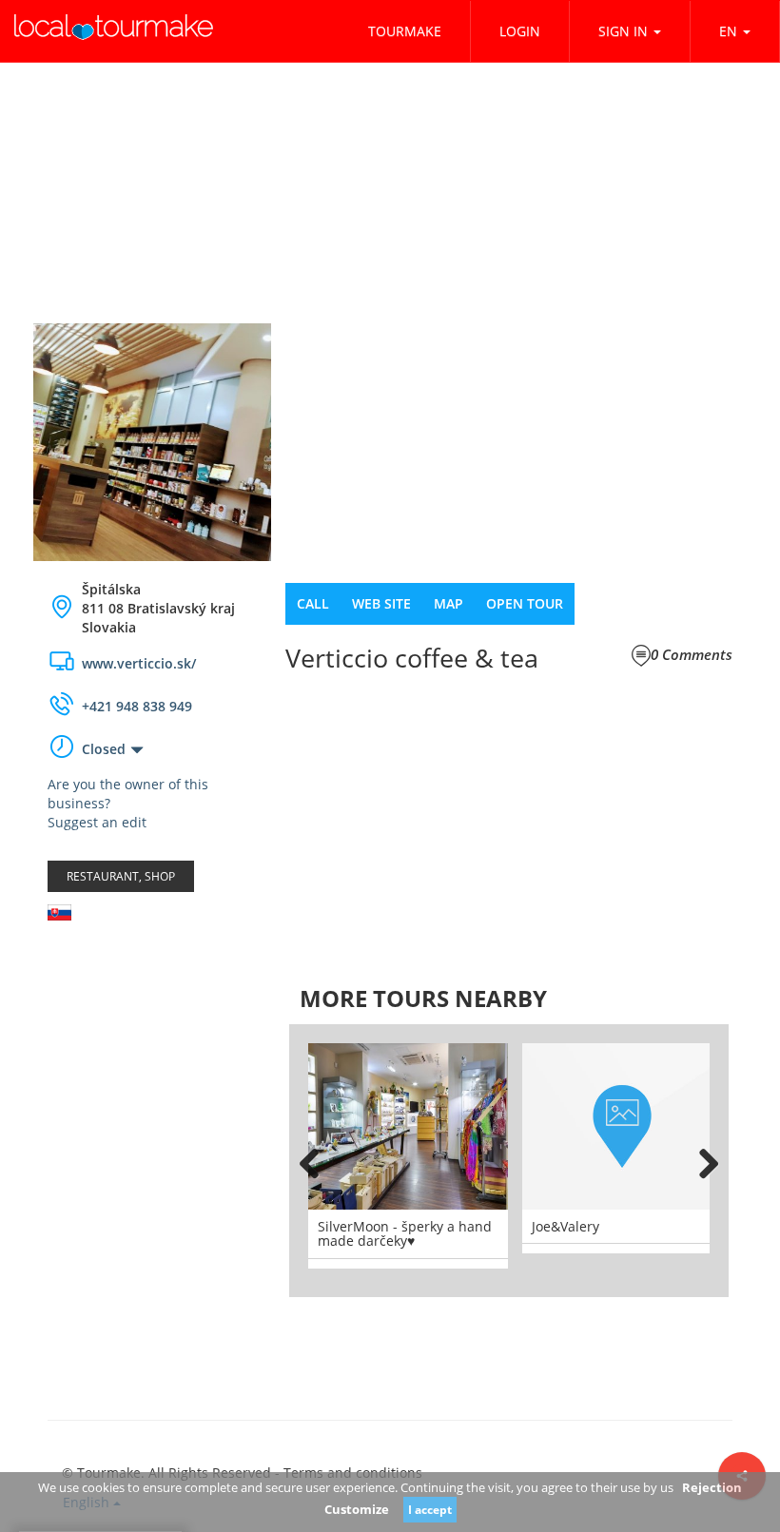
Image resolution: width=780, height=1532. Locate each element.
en (728, 31)
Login (519, 31)
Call (313, 603)
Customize (356, 1509)
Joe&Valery (565, 1226)
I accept (430, 1510)
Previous (318, 1160)
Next (700, 1160)
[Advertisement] (152, 1049)
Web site (381, 603)
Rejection (712, 1487)
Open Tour (524, 603)
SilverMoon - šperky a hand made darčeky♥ (405, 1233)
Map (448, 603)
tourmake (404, 31)
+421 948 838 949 (137, 706)
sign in (623, 31)
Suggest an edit (97, 822)
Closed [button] (104, 749)
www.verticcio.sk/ (139, 663)
